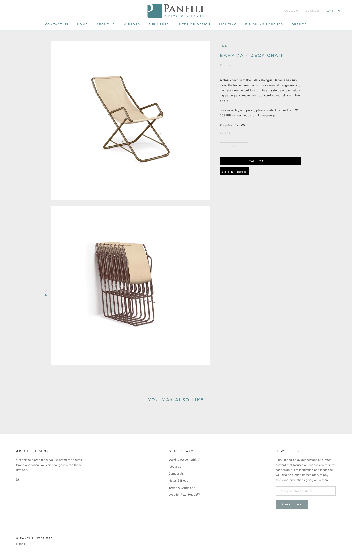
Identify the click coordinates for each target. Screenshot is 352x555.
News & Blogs (178, 481)
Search (312, 10)
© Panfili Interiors (34, 538)
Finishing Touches (264, 24)
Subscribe (292, 504)
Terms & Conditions (182, 488)
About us (105, 24)
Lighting (228, 24)
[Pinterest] (245, 132)
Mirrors (132, 24)
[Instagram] (17, 479)
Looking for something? (185, 460)
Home (82, 24)
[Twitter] (240, 132)
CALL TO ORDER (261, 161)
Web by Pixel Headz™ (184, 495)
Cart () (334, 10)
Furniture (158, 24)
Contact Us (176, 474)
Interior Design (194, 24)
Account (292, 10)
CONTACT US (56, 24)
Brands (299, 24)
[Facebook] (235, 132)
